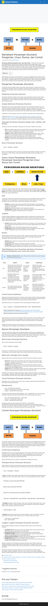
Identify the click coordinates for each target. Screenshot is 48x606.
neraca (3, 558)
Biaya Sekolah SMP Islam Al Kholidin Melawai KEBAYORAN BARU (17, 587)
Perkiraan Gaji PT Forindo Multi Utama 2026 (12, 589)
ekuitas (24, 557)
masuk (9, 571)
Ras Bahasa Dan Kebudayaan (10, 560)
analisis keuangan (15, 557)
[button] (41, 2)
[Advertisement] (24, 13)
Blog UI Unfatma (11, 2)
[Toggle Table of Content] (9, 73)
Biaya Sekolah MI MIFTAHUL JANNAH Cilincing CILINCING (16, 584)
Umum (10, 555)
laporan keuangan (36, 557)
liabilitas (43, 557)
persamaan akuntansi (11, 558)
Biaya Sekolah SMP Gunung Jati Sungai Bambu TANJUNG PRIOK (17, 582)
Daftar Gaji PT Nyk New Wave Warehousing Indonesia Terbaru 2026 (18, 586)
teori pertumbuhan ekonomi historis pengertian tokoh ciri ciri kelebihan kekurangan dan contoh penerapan (23, 311)
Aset (21, 557)
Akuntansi (6, 555)
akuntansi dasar (7, 557)
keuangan (29, 557)
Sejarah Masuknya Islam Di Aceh (11, 562)
